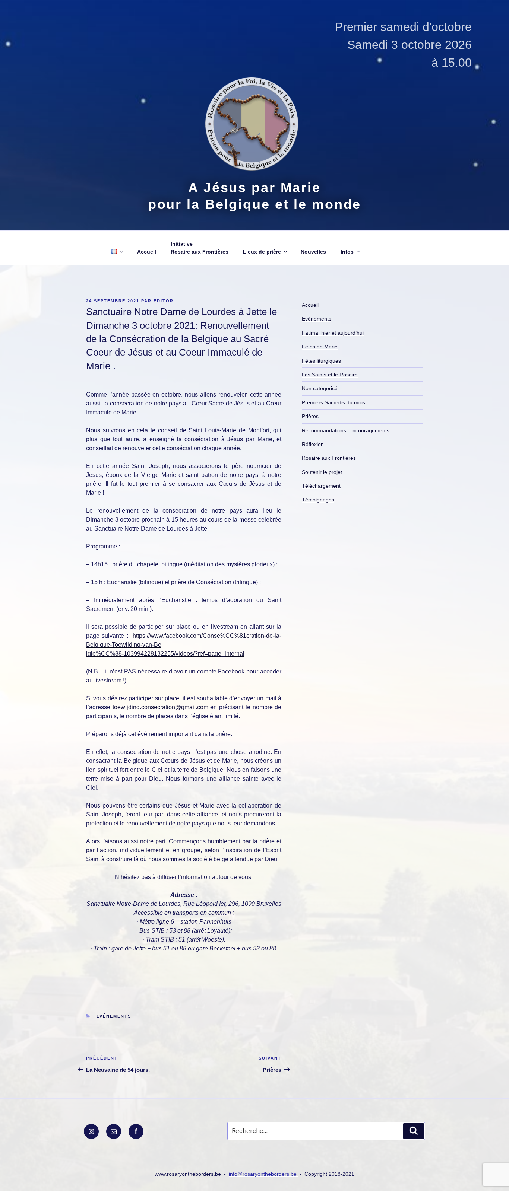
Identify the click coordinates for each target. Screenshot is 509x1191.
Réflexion (313, 444)
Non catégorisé (320, 388)
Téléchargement (321, 486)
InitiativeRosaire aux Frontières (199, 248)
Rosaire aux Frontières (329, 458)
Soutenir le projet (322, 472)
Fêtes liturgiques (321, 361)
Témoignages (318, 500)
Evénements (114, 1016)
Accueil (146, 252)
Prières (310, 416)
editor (164, 301)
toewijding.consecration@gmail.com (160, 707)
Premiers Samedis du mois (333, 402)
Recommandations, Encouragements (345, 430)
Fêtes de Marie (320, 347)
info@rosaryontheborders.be (263, 1174)
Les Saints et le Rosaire (330, 375)
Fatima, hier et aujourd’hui (333, 333)
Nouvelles (313, 252)
